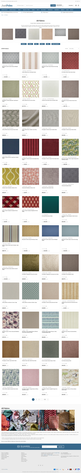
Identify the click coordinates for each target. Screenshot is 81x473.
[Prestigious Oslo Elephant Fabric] (70, 262)
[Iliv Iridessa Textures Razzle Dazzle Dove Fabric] (70, 89)
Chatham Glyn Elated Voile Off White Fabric (50, 100)
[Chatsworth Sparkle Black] (70, 175)
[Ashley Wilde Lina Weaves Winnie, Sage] (30, 291)
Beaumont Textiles (64, 157)
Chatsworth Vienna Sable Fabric (48, 187)
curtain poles (4, 9)
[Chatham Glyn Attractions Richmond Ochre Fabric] (70, 291)
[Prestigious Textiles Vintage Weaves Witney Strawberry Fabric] (30, 377)
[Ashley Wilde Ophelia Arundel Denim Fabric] (10, 377)
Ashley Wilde (24, 70)
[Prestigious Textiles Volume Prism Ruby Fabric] (50, 147)
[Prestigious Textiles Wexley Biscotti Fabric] (50, 291)
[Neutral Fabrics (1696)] (47, 34)
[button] (23, 44)
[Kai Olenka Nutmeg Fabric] (70, 349)
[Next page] (48, 399)
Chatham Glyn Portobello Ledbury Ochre (9, 187)
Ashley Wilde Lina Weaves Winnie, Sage (29, 302)
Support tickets (4, 457)
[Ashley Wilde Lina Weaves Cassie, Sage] (10, 291)
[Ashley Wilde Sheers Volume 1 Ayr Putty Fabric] (30, 118)
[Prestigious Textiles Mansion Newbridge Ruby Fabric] (30, 147)
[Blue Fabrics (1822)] (60, 32)
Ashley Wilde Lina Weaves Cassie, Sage (9, 302)
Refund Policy (23, 458)
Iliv (62, 70)
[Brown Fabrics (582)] (73, 34)
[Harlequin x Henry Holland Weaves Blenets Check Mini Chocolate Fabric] (30, 320)
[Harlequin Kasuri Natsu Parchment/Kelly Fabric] (70, 320)
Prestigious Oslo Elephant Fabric (68, 274)
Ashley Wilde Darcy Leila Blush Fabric (29, 72)
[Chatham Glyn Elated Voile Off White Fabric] (50, 88)
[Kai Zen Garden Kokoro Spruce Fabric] (50, 349)
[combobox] (40, 5)
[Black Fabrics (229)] (20, 33)
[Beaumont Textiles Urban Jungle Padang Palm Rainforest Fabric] (70, 147)
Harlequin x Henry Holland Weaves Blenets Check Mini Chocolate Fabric (30, 332)
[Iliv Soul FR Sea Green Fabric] (50, 204)
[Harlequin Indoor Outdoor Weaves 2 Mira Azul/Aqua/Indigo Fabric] (50, 320)
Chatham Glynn (5, 186)
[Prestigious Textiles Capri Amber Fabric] (10, 349)
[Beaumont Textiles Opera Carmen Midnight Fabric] (50, 231)
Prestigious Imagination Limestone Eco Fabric (50, 274)
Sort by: (66, 48)
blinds (33, 9)
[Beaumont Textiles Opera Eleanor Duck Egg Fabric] (50, 58)
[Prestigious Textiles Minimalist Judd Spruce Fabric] (10, 88)
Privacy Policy (23, 461)
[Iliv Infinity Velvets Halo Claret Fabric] (70, 60)
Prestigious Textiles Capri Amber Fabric (9, 360)
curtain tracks (12, 9)
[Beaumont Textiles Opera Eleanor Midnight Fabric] (10, 58)
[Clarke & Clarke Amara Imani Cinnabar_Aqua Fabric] (10, 233)
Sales (67, 9)
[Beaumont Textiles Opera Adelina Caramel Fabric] (10, 260)
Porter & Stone (5, 209)
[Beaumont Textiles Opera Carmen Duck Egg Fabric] (70, 231)
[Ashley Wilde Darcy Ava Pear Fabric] (30, 88)
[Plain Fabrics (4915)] (7, 34)
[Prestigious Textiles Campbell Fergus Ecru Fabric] (50, 377)
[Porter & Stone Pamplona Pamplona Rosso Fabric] (10, 202)
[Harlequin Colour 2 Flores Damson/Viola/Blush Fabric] (10, 320)
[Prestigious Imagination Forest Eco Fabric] (30, 262)
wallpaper (43, 9)
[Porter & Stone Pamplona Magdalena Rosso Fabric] (30, 202)
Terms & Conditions (4, 452)
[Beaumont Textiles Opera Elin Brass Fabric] (30, 231)
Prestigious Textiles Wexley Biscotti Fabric (50, 302)
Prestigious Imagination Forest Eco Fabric (29, 274)
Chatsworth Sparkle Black (66, 185)
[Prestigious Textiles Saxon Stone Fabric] (70, 118)
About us (22, 452)
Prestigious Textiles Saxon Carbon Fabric (49, 129)
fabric (19, 9)
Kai (42, 359)
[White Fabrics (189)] (33, 34)
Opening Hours (24, 454)
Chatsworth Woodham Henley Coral (28, 187)
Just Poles (6, 469)
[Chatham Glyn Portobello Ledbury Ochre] (10, 176)
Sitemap (2, 458)
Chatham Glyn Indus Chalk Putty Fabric (29, 360)
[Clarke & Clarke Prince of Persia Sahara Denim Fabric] (70, 377)
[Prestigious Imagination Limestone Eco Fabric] (50, 262)
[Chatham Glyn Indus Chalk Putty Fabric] (30, 349)
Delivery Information (5, 454)
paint (38, 9)
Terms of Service (24, 460)
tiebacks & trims (26, 9)
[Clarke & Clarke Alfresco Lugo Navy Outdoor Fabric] (10, 146)
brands (62, 9)
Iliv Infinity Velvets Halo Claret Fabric (68, 72)
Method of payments (5, 456)
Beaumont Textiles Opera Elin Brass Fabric (30, 239)
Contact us (23, 455)
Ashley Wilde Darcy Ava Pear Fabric (28, 100)
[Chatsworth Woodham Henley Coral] (30, 176)
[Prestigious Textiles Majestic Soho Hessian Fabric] (70, 204)
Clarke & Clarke (5, 243)
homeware (56, 9)
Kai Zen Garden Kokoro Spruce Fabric (49, 360)
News (22, 457)
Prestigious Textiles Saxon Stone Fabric (69, 129)
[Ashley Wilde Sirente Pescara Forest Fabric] (10, 118)
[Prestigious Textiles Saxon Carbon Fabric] (50, 118)
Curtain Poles (57, 452)
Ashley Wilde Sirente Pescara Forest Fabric (10, 129)
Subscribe (60, 446)
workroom (50, 9)
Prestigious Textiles (44, 128)
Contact (71, 9)
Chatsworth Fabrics (25, 186)
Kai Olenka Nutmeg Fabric (66, 360)
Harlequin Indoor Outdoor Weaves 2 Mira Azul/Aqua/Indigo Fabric (49, 332)
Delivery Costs (4, 455)
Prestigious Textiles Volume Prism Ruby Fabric (50, 158)
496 (45, 399)
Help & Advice (23, 456)
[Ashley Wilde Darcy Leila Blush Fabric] (30, 60)
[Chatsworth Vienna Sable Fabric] (50, 176)
